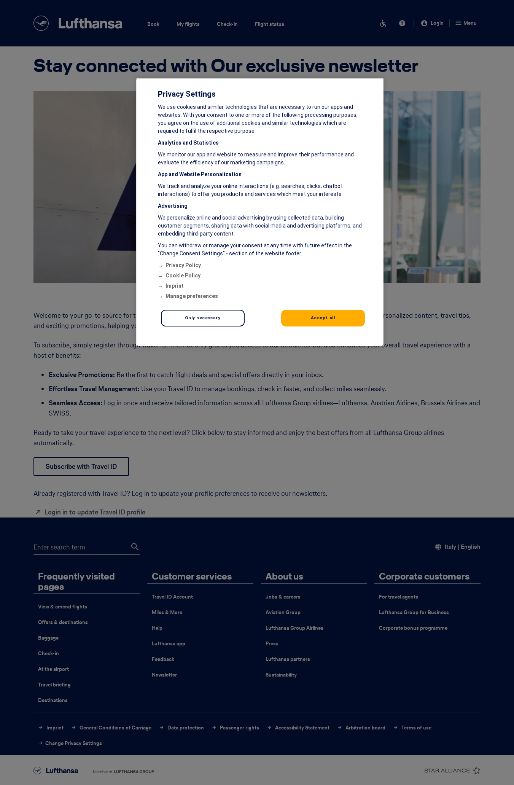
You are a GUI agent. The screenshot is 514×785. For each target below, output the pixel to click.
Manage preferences (191, 296)
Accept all (323, 317)
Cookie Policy (183, 275)
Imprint (174, 286)
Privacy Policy (183, 265)
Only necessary (203, 317)
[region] (260, 212)
